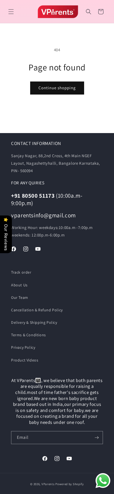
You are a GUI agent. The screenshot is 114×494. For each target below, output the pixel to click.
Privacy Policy (23, 347)
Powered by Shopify (69, 484)
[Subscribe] (96, 437)
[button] (11, 12)
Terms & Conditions (28, 334)
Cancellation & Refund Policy (37, 309)
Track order (21, 272)
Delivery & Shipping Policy (34, 322)
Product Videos (24, 360)
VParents (48, 484)
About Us (19, 284)
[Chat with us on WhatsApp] (103, 482)
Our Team (19, 297)
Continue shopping (57, 87)
